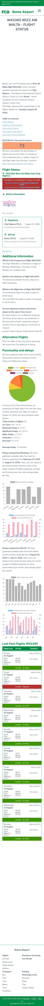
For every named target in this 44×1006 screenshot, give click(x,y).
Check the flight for (22, 183)
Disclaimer (26, 998)
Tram (4, 987)
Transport (6, 971)
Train (4, 981)
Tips (24, 984)
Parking (25, 971)
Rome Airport (23, 12)
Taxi (4, 978)
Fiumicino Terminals (31, 955)
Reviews (25, 978)
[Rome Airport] (5, 12)
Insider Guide (28, 987)
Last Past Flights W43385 (13, 135)
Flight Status (7, 122)
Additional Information (12, 125)
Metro (5, 984)
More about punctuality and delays (17, 163)
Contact (33, 998)
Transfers (6, 991)
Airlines (5, 968)
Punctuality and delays (12, 131)
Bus (4, 975)
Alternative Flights (10, 128)
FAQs (24, 981)
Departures (7, 962)
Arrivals (5, 958)
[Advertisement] (22, 57)
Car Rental (27, 958)
